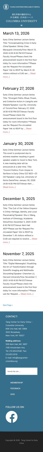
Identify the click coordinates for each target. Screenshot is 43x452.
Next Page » (8, 305)
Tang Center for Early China (21, 7)
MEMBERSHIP (16, 382)
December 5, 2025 (19, 198)
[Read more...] (9, 187)
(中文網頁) (14, 17)
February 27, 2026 (18, 88)
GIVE (12, 394)
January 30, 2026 (18, 143)
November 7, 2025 (18, 254)
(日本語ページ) (26, 17)
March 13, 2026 (16, 33)
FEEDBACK (15, 388)
